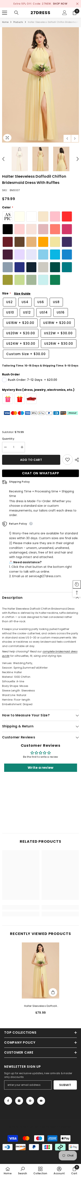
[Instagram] (19, 1101)
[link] (20, 907)
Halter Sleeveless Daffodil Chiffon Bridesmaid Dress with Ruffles (40, 1006)
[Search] (16, 12)
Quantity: (8, 438)
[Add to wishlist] (67, 459)
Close (77, 3)
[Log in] (64, 12)
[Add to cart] (53, 992)
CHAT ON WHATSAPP (40, 473)
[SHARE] (76, 460)
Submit (65, 1085)
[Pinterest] (30, 1101)
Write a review (40, 767)
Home (5, 22)
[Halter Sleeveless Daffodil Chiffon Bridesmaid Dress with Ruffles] (40, 970)
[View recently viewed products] (77, 584)
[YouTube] (41, 1101)
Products (18, 22)
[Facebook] (8, 1101)
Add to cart (31, 460)
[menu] (4, 12)
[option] (40, 3)
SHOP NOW (60, 3)
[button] (67, 138)
